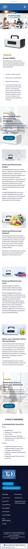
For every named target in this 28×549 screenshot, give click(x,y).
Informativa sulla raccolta (8, 547)
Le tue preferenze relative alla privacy (15, 545)
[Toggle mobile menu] (25, 7)
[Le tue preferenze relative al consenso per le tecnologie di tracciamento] (25, 546)
